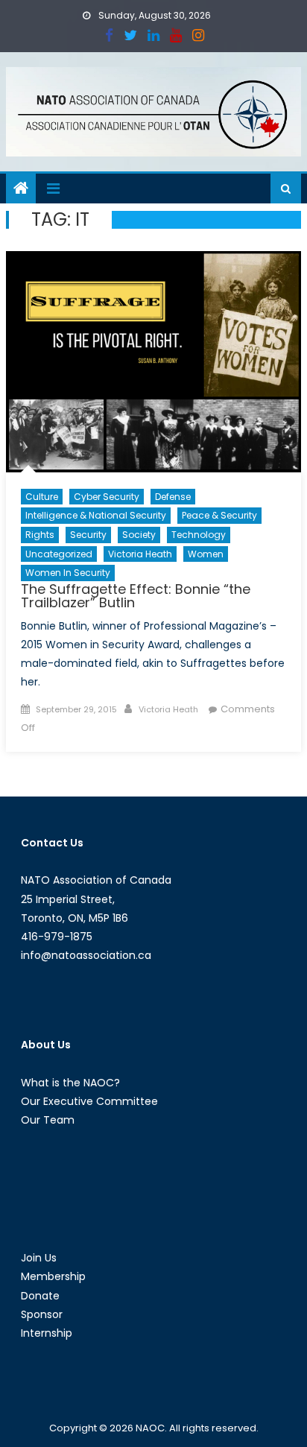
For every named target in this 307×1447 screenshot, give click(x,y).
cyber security (106, 496)
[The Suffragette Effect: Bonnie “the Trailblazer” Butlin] (153, 361)
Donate (40, 1295)
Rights (39, 534)
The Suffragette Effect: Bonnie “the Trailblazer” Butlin (135, 596)
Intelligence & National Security (95, 515)
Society (139, 534)
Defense (173, 496)
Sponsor (42, 1314)
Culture (41, 496)
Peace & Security (219, 515)
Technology (198, 534)
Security (88, 534)
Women (206, 554)
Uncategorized (58, 554)
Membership (53, 1276)
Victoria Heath (140, 554)
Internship (46, 1333)
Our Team (48, 1119)
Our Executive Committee (89, 1101)
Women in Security (67, 572)
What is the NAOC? (70, 1082)
